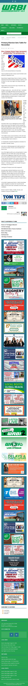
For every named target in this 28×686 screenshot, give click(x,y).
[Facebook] (12, 1)
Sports (19, 25)
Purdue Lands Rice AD (6, 677)
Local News (6, 610)
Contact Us (10, 625)
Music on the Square (6, 230)
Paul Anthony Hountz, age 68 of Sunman (10, 663)
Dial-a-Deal (12, 27)
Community (3, 27)
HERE (16, 191)
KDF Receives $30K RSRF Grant (8, 645)
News (7, 25)
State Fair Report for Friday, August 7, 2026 (10, 647)
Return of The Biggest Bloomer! (9, 224)
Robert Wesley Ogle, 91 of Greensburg (9, 661)
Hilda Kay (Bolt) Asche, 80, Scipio (8, 659)
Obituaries (13, 25)
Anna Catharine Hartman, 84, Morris (9, 665)
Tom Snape (11, 48)
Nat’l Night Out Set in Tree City (8, 651)
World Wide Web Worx (17, 684)
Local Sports (7, 612)
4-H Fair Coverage (5, 226)
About (2, 30)
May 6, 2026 (4, 48)
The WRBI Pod (20, 27)
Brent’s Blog (4, 232)
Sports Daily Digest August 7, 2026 (9, 673)
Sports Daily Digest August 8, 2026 (9, 643)
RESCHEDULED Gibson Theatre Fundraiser (11, 228)
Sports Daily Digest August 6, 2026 (9, 675)
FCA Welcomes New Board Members (9, 649)
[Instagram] (15, 1)
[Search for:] (14, 33)
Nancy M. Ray (4, 657)
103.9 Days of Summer (6, 236)
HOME (2, 25)
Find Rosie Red (4, 234)
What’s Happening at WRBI (9, 221)
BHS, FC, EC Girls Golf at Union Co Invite (10, 679)
